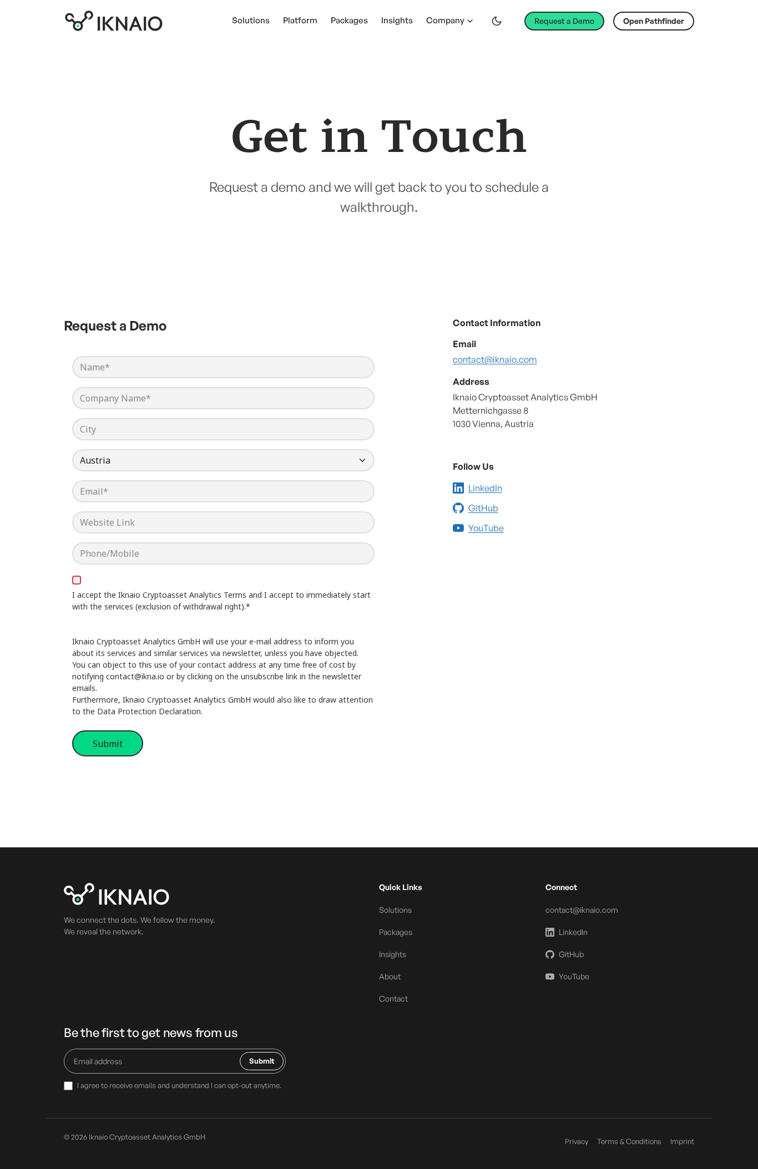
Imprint (682, 1141)
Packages (349, 20)
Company (445, 20)
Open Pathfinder (653, 21)
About (390, 976)
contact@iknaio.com (495, 359)
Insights (397, 20)
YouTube (486, 527)
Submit (261, 1060)
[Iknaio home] (114, 21)
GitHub (483, 508)
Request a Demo (564, 21)
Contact (393, 998)
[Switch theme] (497, 21)
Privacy (576, 1141)
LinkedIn (485, 488)
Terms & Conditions (629, 1141)
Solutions (251, 20)
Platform (300, 20)
